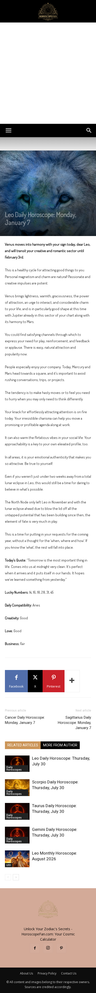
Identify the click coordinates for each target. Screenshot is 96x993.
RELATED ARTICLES (22, 745)
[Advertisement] (48, 73)
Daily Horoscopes (14, 768)
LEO (8, 865)
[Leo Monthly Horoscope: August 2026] (17, 858)
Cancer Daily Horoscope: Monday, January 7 (25, 720)
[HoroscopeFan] (48, 11)
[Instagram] (48, 948)
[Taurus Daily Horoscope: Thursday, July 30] (17, 811)
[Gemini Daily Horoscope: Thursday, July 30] (17, 835)
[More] (72, 681)
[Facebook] (35, 948)
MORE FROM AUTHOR (60, 745)
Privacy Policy (47, 973)
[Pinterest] (61, 948)
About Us (26, 973)
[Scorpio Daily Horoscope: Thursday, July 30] (17, 787)
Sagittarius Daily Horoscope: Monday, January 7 (74, 722)
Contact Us (68, 973)
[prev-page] (8, 877)
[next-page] (16, 877)
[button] (8, 130)
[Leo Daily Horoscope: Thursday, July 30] (17, 764)
